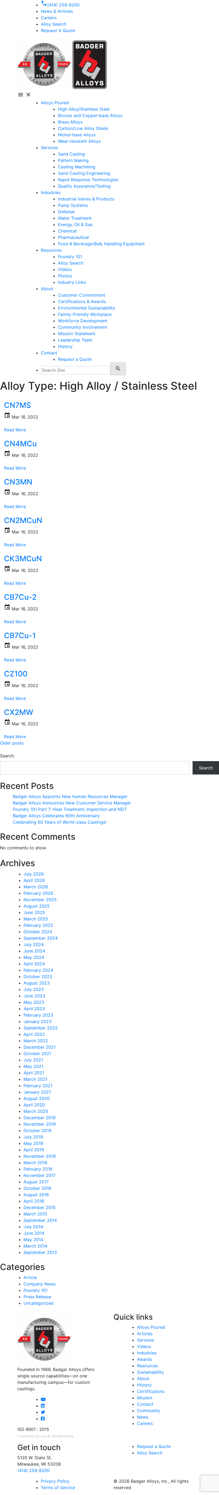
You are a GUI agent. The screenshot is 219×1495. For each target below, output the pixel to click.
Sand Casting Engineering (84, 173)
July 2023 (34, 989)
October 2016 (37, 1188)
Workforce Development (82, 320)
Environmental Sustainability (86, 308)
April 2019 (34, 1149)
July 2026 (34, 874)
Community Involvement (82, 327)
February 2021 (38, 1085)
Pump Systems (73, 205)
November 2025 (40, 899)
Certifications (151, 1391)
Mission (144, 1397)
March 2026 (36, 886)
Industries (50, 192)
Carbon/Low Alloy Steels (83, 128)
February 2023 (38, 1015)
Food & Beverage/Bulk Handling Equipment (101, 243)
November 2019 (40, 1124)
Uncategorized (38, 1303)
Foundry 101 (70, 256)
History (65, 346)
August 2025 (37, 906)
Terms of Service (58, 1487)
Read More (15, 429)
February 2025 (38, 925)
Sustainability (150, 1372)
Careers (145, 1423)
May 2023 (34, 1002)
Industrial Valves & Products (86, 199)
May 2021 (33, 1066)
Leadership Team (75, 340)
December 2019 (40, 1117)
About (47, 288)
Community (148, 1410)
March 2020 (36, 1111)
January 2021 (37, 1092)
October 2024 (38, 931)
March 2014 (35, 1246)
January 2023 (38, 1021)
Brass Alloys (70, 122)
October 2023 (38, 976)
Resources (51, 250)
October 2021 (37, 1053)
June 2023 (34, 995)
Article (30, 1277)
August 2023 (37, 983)
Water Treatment (75, 218)
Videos (65, 269)
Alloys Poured (55, 102)
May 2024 (34, 957)
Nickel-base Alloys (77, 134)
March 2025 (36, 918)
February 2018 (38, 1169)
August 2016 (36, 1194)
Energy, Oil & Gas (75, 224)
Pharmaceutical (73, 237)
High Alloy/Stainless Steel (84, 109)
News (142, 1417)
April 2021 (34, 1072)
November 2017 (40, 1175)
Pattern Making (73, 160)
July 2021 (33, 1060)
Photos (65, 275)
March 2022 (36, 1040)
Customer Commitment (81, 295)
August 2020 (37, 1098)
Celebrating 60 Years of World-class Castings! (59, 822)
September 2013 (40, 1252)
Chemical (67, 231)
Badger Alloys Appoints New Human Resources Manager (70, 796)
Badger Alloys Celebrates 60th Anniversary (56, 815)
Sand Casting (71, 154)
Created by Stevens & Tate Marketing (45, 1436)
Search (7, 755)
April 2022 (34, 1034)
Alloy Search (53, 24)
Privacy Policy (55, 1481)
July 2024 (34, 944)
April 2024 (34, 963)
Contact (49, 352)
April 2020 (34, 1104)
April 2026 (34, 880)
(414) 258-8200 (33, 1470)
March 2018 (35, 1162)
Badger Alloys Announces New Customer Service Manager (72, 802)
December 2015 (40, 1207)
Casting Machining (76, 166)
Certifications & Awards (82, 301)
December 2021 (40, 1047)
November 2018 (40, 1156)
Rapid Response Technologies (88, 179)
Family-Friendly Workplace (85, 314)
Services (49, 147)
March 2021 (35, 1079)
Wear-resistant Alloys (79, 141)
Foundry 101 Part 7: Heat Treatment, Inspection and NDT (70, 809)
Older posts (12, 743)
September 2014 (40, 1220)
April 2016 (34, 1201)
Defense (66, 211)
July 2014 (33, 1226)
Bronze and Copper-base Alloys (90, 115)
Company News (40, 1284)
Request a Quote (75, 359)
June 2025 (34, 912)
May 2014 (33, 1239)
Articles (144, 1333)
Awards (144, 1359)
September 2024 (41, 938)
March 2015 (35, 1214)
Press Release (37, 1296)
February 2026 (38, 893)
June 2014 (34, 1233)
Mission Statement (76, 333)
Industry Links (72, 282)
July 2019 (33, 1137)
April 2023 (34, 1008)
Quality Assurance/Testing (84, 186)
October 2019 (37, 1130)
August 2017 (36, 1181)
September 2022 (41, 1028)
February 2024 (38, 970)
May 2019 (33, 1143)
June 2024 (34, 951)
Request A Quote (58, 30)
